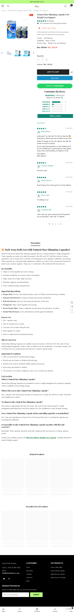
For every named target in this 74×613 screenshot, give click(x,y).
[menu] (2, 6)
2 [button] (52, 224)
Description (35, 243)
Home (3, 10)
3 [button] (55, 224)
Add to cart (53, 72)
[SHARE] (71, 72)
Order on (55, 86)
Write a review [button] (55, 116)
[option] (17, 29)
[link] (13, 491)
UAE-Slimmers (48, 38)
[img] (41, 128)
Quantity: (40, 56)
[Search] (8, 6)
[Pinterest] (9, 579)
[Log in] (65, 6)
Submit (36, 595)
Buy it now (54, 78)
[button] (2, 52)
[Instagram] (4, 579)
